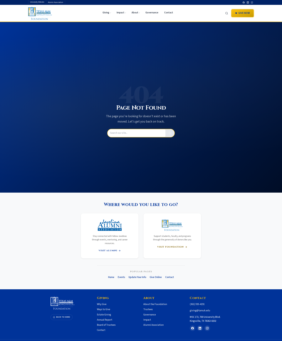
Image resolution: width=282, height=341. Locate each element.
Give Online (156, 277)
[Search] (170, 133)
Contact (169, 277)
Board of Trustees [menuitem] (106, 325)
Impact (147, 320)
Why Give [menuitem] (101, 304)
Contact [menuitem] (168, 12)
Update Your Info (137, 277)
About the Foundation (155, 304)
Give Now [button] (244, 13)
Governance (149, 314)
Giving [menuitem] (106, 12)
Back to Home (63, 317)
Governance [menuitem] (151, 12)
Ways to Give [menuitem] (103, 309)
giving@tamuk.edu (200, 310)
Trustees (148, 309)
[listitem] (244, 2)
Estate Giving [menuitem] (104, 314)
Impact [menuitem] (120, 12)
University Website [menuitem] (37, 2)
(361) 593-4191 (197, 304)
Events (121, 277)
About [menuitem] (135, 12)
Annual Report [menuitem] (104, 320)
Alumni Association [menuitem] (55, 2)
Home (111, 277)
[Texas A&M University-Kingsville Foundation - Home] (40, 13)
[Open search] (227, 13)
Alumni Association (153, 325)
